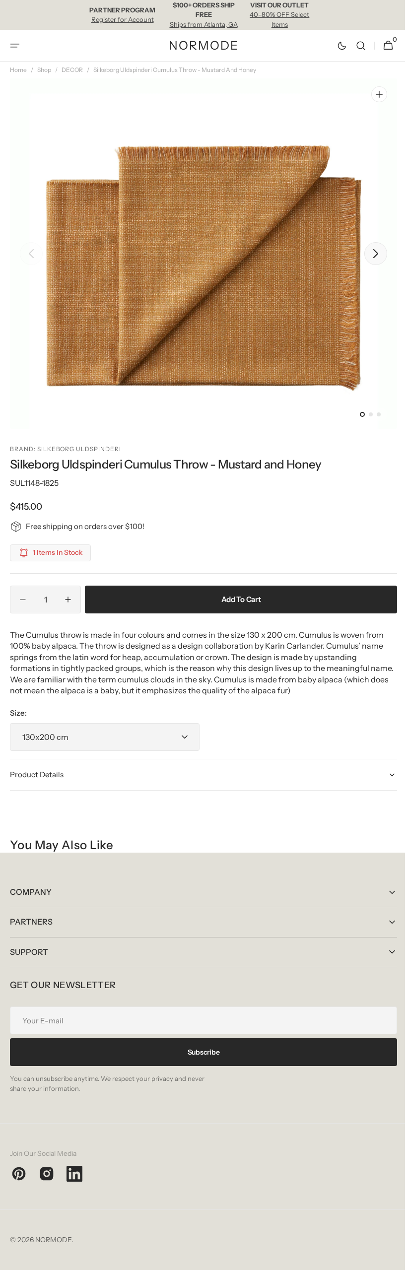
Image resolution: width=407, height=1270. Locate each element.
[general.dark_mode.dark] (334, 46)
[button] (15, 46)
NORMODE (53, 1239)
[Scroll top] (388, 1258)
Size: (18, 713)
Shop (44, 69)
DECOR (72, 69)
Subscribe (199, 1052)
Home (18, 69)
